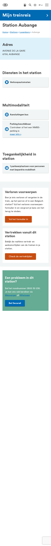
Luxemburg (25, 32)
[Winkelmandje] (35, 5)
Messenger (10, 295)
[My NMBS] (24, 5)
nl (39, 5)
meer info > (15, 134)
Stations (14, 32)
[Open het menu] (47, 5)
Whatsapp (25, 295)
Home (5, 32)
